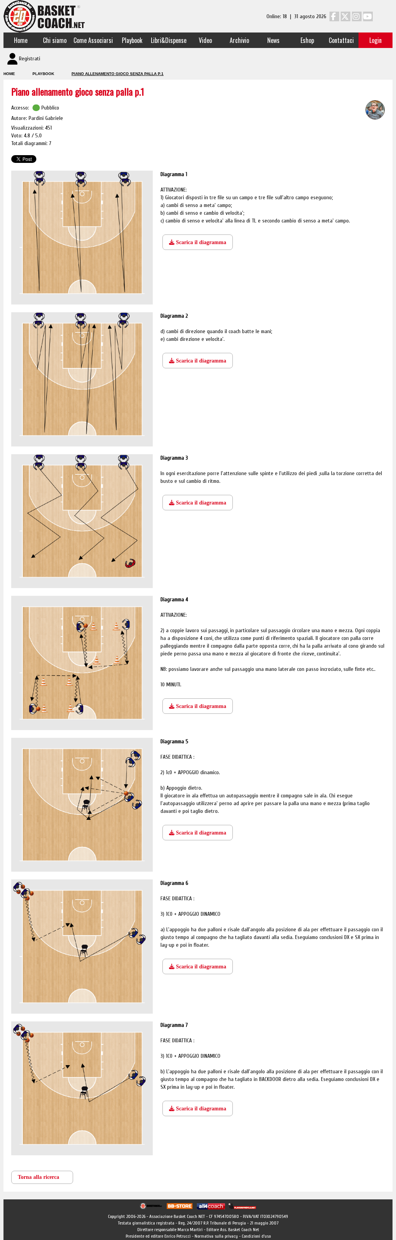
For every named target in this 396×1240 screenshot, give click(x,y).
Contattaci (341, 40)
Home (20, 40)
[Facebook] (334, 16)
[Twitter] (345, 16)
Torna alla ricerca (38, 1177)
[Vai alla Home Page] (44, 16)
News (273, 40)
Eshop (307, 40)
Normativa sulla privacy (216, 1236)
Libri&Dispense (168, 40)
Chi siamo (55, 40)
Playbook (132, 40)
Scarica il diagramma (200, 242)
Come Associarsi (93, 40)
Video (205, 40)
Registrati (29, 58)
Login (375, 40)
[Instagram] (357, 16)
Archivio (239, 40)
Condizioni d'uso (256, 1236)
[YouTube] (368, 16)
